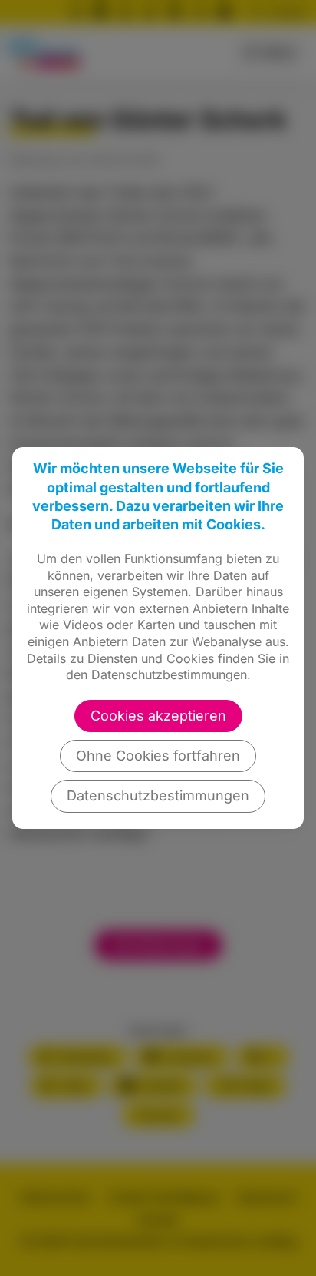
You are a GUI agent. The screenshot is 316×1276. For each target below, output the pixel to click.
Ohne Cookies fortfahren (158, 755)
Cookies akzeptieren (158, 716)
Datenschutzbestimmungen (158, 795)
